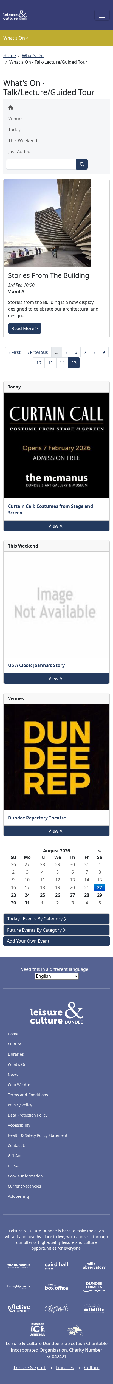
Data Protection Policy (27, 1115)
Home (9, 55)
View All (56, 526)
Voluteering (18, 1196)
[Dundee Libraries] (94, 1287)
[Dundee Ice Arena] (37, 1329)
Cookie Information (25, 1176)
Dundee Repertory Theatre (37, 818)
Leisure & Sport (30, 1368)
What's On (33, 55)
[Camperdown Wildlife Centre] (94, 1308)
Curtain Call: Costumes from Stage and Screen (50, 509)
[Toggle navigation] (102, 15)
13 (75, 362)
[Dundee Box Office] (56, 1287)
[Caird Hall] (56, 1265)
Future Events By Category (35, 930)
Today (14, 129)
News (13, 1074)
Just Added (19, 151)
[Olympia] (56, 1308)
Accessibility (19, 1125)
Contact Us (17, 1145)
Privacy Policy (20, 1104)
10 (40, 362)
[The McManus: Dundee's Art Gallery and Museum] (18, 1265)
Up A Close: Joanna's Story (36, 665)
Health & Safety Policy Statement (37, 1135)
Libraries (16, 1054)
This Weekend (22, 140)
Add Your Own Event (28, 941)
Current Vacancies (24, 1186)
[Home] (17, 15)
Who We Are (19, 1084)
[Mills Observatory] (94, 1265)
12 (64, 362)
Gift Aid (14, 1155)
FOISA (13, 1165)
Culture (14, 1044)
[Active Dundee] (18, 1308)
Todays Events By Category (35, 919)
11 (52, 362)
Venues (16, 118)
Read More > (25, 328)
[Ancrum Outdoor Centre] (75, 1329)
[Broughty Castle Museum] (18, 1287)
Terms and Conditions (28, 1094)
